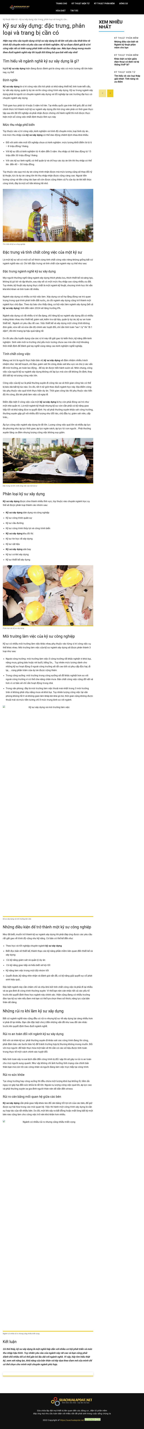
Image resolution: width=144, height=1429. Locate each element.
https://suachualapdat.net (72, 1420)
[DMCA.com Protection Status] (92, 1420)
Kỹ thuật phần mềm (126, 38)
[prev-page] (102, 93)
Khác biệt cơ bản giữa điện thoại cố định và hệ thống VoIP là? (126, 61)
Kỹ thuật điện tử (10, 19)
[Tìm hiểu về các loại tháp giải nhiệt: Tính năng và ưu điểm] (105, 76)
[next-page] (110, 93)
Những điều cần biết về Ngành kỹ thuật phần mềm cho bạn (126, 44)
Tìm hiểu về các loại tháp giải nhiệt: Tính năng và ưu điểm (127, 79)
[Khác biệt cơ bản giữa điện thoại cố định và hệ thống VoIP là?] (105, 59)
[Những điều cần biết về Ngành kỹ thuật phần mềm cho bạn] (105, 42)
